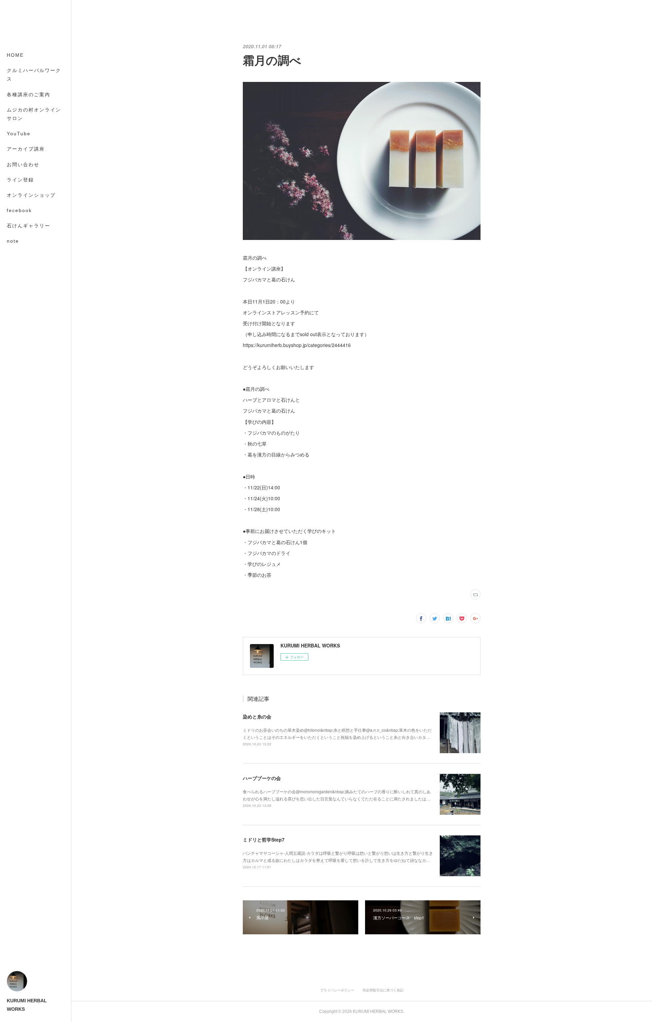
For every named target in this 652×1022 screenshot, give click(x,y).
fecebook (19, 210)
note (13, 241)
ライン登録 (20, 180)
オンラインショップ (31, 195)
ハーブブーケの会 (262, 778)
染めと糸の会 (257, 716)
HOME (15, 55)
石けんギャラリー (28, 225)
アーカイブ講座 (26, 149)
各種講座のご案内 (28, 94)
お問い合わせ (23, 164)
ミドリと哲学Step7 (264, 839)
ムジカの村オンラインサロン (34, 114)
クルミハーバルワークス (34, 75)
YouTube (19, 133)
